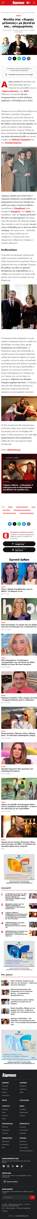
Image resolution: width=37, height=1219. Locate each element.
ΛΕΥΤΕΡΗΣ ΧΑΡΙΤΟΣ (9, 513)
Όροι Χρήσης (24, 1147)
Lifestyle (6, 1106)
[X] (12, 1166)
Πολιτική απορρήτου (26, 1151)
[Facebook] (10, 58)
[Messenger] (24, 58)
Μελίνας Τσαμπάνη (21, 139)
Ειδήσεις (5, 1083)
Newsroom (23, 30)
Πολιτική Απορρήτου (24, 1208)
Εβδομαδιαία (24, 1112)
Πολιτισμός (24, 1100)
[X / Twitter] (14, 58)
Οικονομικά (6, 1130)
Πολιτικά (5, 1133)
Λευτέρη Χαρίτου (13, 142)
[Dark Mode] (28, 3)
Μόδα (4, 1119)
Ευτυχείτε (15, 211)
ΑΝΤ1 (26, 91)
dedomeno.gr (13, 449)
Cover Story (6, 1095)
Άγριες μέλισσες (10, 91)
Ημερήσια (23, 1109)
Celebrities (23, 1086)
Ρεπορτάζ (5, 1086)
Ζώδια (22, 1106)
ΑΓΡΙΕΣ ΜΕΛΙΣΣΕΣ (22, 507)
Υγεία (4, 1112)
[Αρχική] (9, 1075)
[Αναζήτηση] (34, 3)
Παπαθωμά (19, 208)
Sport (4, 1100)
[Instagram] (8, 1166)
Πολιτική (5, 1089)
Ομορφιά (5, 1109)
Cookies (5, 1211)
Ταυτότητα (23, 1141)
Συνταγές (5, 1115)
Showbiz (23, 1083)
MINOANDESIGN (22, 1216)
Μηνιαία (22, 1115)
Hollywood (23, 1089)
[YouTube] (17, 1166)
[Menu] (3, 3)
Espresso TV (25, 1124)
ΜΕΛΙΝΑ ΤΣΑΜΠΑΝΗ (27, 513)
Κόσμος (4, 1092)
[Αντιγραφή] (29, 58)
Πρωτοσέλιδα (7, 1124)
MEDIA (18, 15)
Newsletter (5, 1144)
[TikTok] (21, 1166)
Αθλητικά (5, 1127)
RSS (3, 1147)
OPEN (11, 507)
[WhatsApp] (19, 58)
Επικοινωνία (23, 1144)
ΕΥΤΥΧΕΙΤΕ (6, 510)
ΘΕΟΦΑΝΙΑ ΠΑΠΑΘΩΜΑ (22, 510)
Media (21, 1092)
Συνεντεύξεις (24, 1130)
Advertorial (5, 1141)
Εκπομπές (23, 1127)
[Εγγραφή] (32, 1197)
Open (28, 211)
